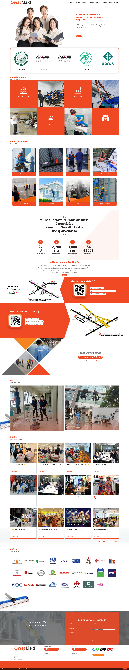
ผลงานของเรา (105, 2)
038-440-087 (74, 653)
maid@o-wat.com (48, 654)
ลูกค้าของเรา (92, 2)
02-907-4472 (46, 653)
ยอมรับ (125, 668)
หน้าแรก (72, 2)
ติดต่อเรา (116, 2)
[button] (18, 573)
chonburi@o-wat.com (76, 654)
